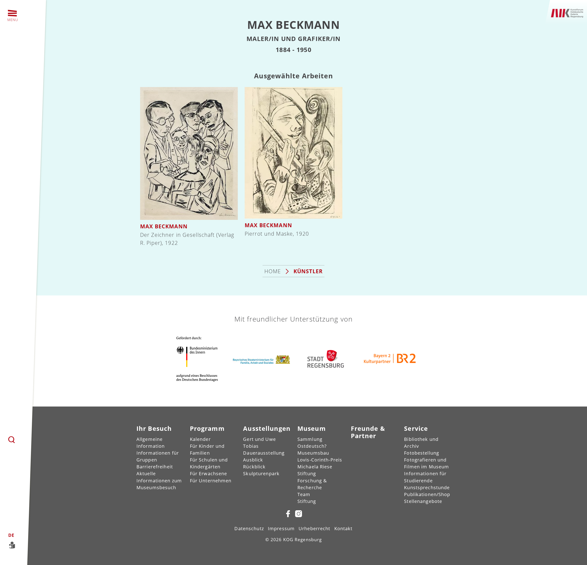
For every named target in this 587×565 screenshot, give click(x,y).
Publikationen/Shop (427, 494)
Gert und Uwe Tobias (259, 442)
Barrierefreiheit (154, 467)
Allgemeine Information (150, 442)
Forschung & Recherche (312, 484)
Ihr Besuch (154, 428)
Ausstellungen (267, 428)
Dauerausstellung (264, 453)
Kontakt (343, 528)
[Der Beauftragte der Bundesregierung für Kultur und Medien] (197, 359)
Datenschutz (249, 528)
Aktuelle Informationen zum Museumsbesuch (159, 480)
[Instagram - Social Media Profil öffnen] (298, 513)
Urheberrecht (314, 528)
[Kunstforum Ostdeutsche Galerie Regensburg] (567, 12)
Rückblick (254, 467)
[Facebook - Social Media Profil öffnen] (288, 513)
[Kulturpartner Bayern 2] (389, 359)
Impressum (281, 528)
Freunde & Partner (368, 432)
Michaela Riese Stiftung (314, 470)
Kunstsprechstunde (427, 487)
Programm (207, 428)
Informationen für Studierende (425, 476)
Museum (311, 428)
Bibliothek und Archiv (421, 442)
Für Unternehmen (211, 481)
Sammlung (309, 439)
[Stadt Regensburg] (325, 359)
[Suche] (11, 439)
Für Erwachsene (208, 473)
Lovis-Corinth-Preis (319, 460)
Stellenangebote (423, 501)
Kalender (200, 439)
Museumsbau (313, 453)
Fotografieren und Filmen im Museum (426, 463)
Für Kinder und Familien (207, 449)
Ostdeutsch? (312, 446)
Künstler (308, 271)
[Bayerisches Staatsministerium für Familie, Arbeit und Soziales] (261, 359)
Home (272, 271)
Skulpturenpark (261, 473)
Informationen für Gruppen (157, 456)
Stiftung (306, 501)
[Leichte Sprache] (18, 544)
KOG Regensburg (302, 540)
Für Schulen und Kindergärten (209, 463)
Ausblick (253, 460)
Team (303, 494)
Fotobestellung (421, 453)
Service (416, 428)
